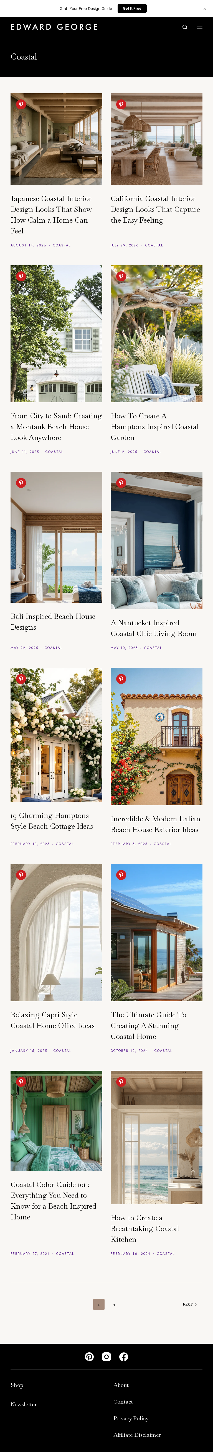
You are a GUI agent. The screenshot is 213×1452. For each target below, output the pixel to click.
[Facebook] (123, 1356)
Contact (123, 1401)
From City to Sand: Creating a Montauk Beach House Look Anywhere (56, 426)
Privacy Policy (131, 1418)
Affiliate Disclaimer (137, 1434)
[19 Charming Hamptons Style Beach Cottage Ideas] (56, 735)
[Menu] (199, 27)
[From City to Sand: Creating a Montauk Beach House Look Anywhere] (56, 334)
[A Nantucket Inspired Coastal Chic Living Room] (156, 540)
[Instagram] (106, 1356)
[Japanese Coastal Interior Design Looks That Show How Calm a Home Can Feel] (56, 139)
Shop (17, 1385)
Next (187, 1304)
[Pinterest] (89, 1356)
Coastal (62, 245)
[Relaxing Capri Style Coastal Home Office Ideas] (56, 932)
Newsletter (24, 1404)
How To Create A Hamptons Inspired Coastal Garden (155, 426)
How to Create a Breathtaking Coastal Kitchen (145, 1228)
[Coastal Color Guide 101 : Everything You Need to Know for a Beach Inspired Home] (56, 1121)
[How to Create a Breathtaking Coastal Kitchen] (156, 1137)
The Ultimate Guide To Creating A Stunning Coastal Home (148, 1025)
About (121, 1385)
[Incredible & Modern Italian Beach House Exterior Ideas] (156, 736)
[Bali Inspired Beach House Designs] (56, 537)
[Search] (184, 27)
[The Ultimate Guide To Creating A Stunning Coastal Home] (156, 932)
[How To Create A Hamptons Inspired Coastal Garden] (156, 334)
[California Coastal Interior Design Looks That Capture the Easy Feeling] (156, 139)
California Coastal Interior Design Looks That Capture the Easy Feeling (155, 209)
